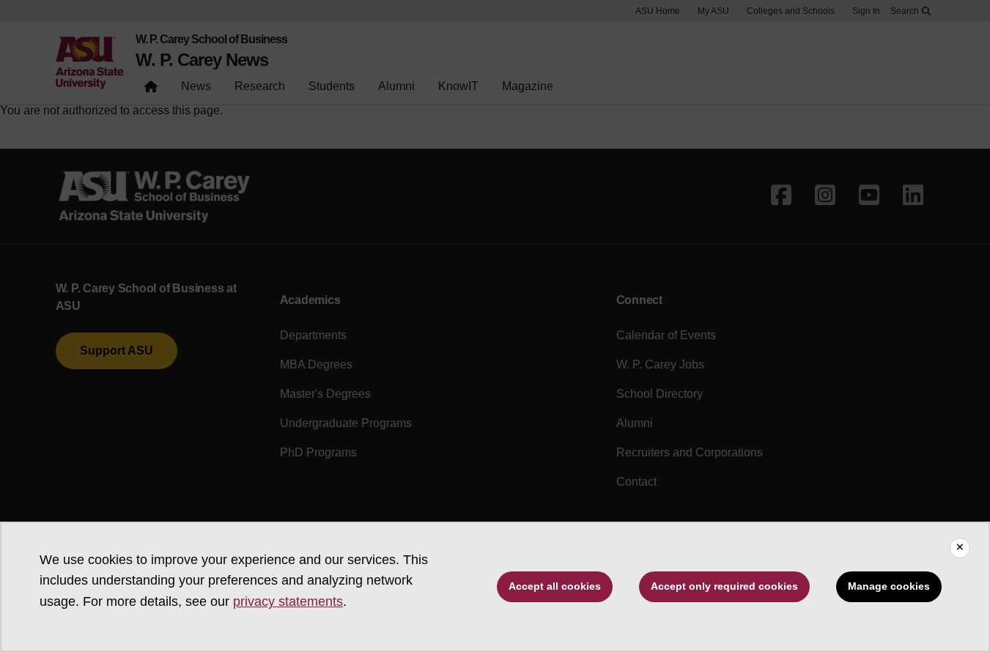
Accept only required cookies (724, 586)
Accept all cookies (555, 586)
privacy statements (288, 601)
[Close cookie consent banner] (960, 548)
